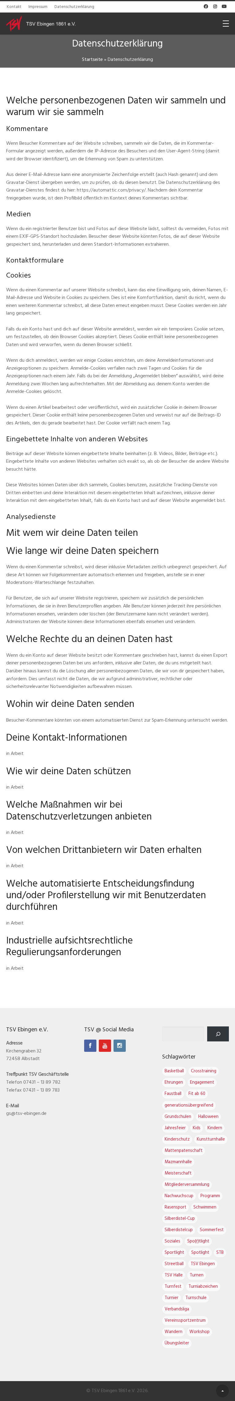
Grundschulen (178, 1116)
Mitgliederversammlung (187, 1184)
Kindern (214, 1128)
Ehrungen (174, 1082)
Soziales (172, 1241)
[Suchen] (218, 1033)
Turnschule (196, 1298)
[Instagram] (120, 1046)
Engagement (202, 1082)
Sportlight (174, 1252)
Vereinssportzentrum (185, 1320)
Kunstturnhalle (211, 1139)
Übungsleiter (177, 1343)
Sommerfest (212, 1230)
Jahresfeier (175, 1128)
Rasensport (175, 1207)
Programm (210, 1196)
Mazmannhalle (178, 1162)
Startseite (92, 60)
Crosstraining (203, 1071)
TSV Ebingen (203, 1264)
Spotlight (200, 1252)
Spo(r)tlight (198, 1241)
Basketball (174, 1071)
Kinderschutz (177, 1139)
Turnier (171, 1298)
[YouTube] (105, 1046)
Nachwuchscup (179, 1196)
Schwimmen (204, 1207)
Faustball (173, 1093)
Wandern (173, 1332)
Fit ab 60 (196, 1093)
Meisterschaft (178, 1173)
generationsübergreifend (189, 1105)
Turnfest (173, 1286)
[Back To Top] (222, 1390)
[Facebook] (90, 1046)
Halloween (208, 1116)
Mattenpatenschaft (184, 1150)
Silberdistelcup (179, 1230)
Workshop (199, 1332)
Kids (196, 1128)
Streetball (174, 1264)
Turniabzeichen (203, 1286)
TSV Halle (174, 1275)
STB (220, 1252)
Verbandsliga (177, 1309)
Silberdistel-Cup (180, 1218)
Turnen (196, 1275)
